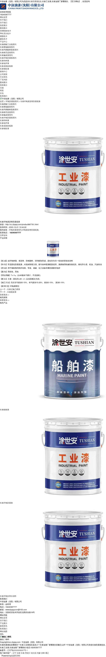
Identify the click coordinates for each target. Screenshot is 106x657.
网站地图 (3, 631)
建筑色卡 (3, 38)
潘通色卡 (3, 36)
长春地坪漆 (4, 63)
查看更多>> (4, 294)
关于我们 (3, 19)
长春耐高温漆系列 (7, 52)
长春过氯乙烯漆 (13, 289)
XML (2, 634)
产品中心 (3, 41)
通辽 (47, 653)
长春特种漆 (4, 60)
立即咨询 (3, 235)
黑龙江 (28, 653)
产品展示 (3, 623)
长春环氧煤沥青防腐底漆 (30, 101)
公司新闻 (3, 74)
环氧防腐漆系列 (12, 101)
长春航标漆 (11, 292)
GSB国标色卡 (5, 30)
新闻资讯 (3, 626)
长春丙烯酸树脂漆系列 (9, 49)
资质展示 (3, 25)
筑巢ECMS (15, 655)
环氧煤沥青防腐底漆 (30, 229)
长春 (23, 653)
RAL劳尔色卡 (5, 33)
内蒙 (39, 653)
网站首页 (3, 17)
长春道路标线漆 (6, 66)
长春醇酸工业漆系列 (8, 44)
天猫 (2, 87)
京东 (2, 93)
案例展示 (3, 28)
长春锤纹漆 (4, 68)
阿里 (2, 90)
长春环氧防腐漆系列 (8, 58)
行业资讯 (3, 77)
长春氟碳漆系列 (6, 55)
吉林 (18, 653)
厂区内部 (3, 79)
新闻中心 (3, 71)
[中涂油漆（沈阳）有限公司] (22, 6)
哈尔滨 (33, 653)
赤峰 (43, 653)
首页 (2, 101)
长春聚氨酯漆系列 (7, 47)
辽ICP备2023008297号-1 (17, 650)
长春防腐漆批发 (35, 1)
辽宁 (14, 653)
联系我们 (3, 96)
